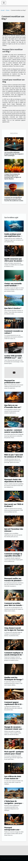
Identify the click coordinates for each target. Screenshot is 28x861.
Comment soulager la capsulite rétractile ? (13, 554)
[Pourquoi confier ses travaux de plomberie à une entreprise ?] (14, 570)
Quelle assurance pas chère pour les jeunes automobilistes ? (13, 261)
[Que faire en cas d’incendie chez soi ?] (14, 397)
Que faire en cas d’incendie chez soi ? (12, 406)
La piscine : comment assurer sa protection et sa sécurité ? (13, 432)
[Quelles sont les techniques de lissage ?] (14, 669)
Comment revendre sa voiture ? (13, 332)
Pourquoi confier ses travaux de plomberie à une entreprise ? (13, 580)
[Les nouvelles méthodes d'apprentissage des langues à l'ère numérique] (14, 144)
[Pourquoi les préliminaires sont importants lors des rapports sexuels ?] (14, 372)
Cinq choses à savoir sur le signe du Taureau (14, 629)
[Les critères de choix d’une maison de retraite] (14, 768)
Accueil (2, 10)
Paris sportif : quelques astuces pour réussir (14, 752)
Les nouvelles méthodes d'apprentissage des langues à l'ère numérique (13, 153)
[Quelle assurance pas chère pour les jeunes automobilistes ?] (14, 250)
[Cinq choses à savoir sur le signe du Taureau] (14, 619)
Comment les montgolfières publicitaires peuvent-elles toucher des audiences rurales (13, 198)
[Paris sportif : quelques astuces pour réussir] (14, 743)
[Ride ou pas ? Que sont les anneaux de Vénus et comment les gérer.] (14, 446)
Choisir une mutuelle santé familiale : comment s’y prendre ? (14, 285)
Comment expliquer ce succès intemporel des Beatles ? (13, 654)
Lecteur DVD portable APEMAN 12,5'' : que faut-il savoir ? (13, 357)
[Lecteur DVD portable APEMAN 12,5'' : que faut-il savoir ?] (14, 347)
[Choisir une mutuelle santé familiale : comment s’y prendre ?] (14, 275)
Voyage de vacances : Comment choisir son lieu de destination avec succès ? (13, 730)
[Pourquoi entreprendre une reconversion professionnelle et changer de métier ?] (14, 819)
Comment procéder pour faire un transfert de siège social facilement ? (13, 606)
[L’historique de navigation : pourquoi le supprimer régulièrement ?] (14, 793)
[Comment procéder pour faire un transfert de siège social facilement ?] (14, 595)
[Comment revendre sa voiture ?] (14, 322)
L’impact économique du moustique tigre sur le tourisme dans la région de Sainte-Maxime (12, 176)
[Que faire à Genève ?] (14, 300)
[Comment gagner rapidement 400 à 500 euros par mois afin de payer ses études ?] (14, 694)
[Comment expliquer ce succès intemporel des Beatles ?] (14, 644)
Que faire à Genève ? (12, 308)
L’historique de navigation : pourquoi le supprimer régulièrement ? (13, 804)
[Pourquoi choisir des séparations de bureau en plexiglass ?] (14, 471)
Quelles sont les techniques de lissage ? (13, 678)
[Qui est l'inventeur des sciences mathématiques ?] (14, 520)
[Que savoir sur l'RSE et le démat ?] (14, 496)
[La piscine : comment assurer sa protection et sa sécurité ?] (14, 421)
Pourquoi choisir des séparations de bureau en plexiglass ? (13, 481)
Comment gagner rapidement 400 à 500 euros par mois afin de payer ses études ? (13, 705)
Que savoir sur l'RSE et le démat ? (13, 505)
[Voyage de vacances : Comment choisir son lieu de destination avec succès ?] (14, 718)
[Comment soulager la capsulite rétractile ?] (14, 545)
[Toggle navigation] (4, 2)
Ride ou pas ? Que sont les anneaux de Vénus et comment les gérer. (13, 456)
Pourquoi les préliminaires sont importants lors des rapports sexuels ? (12, 383)
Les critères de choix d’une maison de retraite (12, 778)
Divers (7, 10)
